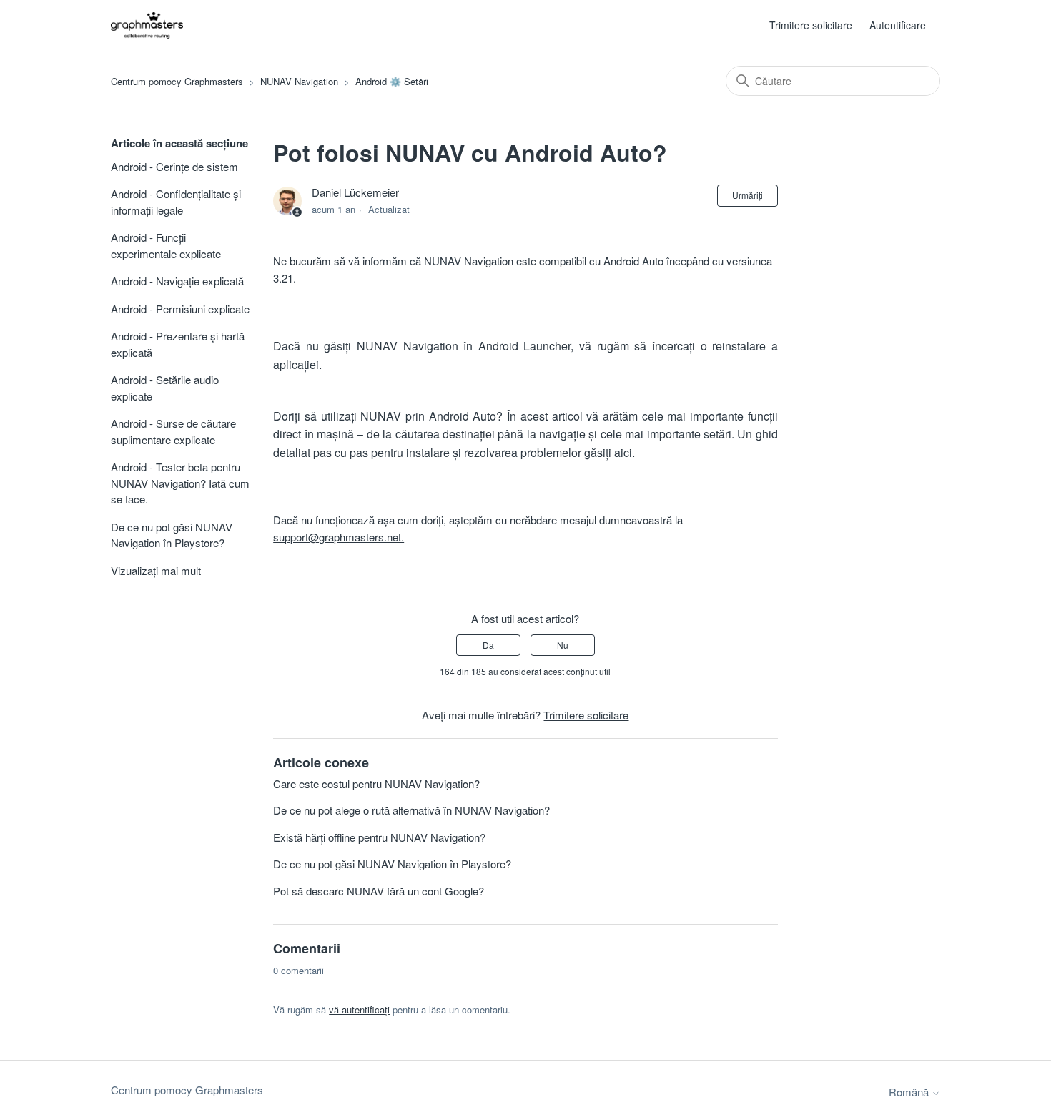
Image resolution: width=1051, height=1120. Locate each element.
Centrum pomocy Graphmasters (177, 81)
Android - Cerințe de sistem (174, 166)
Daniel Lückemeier (355, 192)
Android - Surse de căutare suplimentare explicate (173, 431)
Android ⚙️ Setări (391, 81)
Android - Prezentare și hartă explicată (178, 344)
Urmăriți (747, 195)
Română (910, 1092)
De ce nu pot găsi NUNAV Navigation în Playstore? (171, 535)
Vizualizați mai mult (156, 570)
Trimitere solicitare (810, 25)
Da (488, 645)
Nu (562, 645)
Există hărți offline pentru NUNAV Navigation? (379, 837)
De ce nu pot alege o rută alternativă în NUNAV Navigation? (411, 809)
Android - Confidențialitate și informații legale (176, 201)
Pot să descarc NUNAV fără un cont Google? (378, 890)
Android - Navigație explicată (177, 280)
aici (623, 452)
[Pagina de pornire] (147, 25)
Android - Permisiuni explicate (180, 308)
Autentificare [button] (897, 25)
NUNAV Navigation (299, 81)
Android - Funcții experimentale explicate (166, 245)
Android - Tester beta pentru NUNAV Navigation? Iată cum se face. (180, 482)
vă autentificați (359, 1009)
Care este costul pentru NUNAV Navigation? (376, 783)
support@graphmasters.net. (338, 536)
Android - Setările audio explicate (165, 387)
